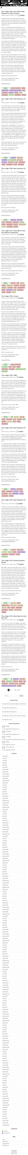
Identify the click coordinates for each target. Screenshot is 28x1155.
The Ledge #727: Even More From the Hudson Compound (14, 715)
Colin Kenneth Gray (9, 747)
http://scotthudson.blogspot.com (8, 79)
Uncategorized (7, 1133)
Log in (3, 1139)
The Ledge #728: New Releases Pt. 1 (9, 711)
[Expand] (1, 7)
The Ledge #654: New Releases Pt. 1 (12, 729)
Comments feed (5, 1143)
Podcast (5, 1131)
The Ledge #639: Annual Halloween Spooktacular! (14, 739)
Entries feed (4, 1141)
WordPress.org (5, 1145)
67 (15, 690)
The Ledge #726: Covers (7, 719)
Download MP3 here (5, 83)
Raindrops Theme (14, 1153)
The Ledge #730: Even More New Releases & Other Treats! (14, 703)
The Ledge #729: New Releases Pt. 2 (9, 707)
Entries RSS (14, 1151)
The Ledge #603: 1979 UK (9, 744)
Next (18, 690)
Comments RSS (14, 1152)
